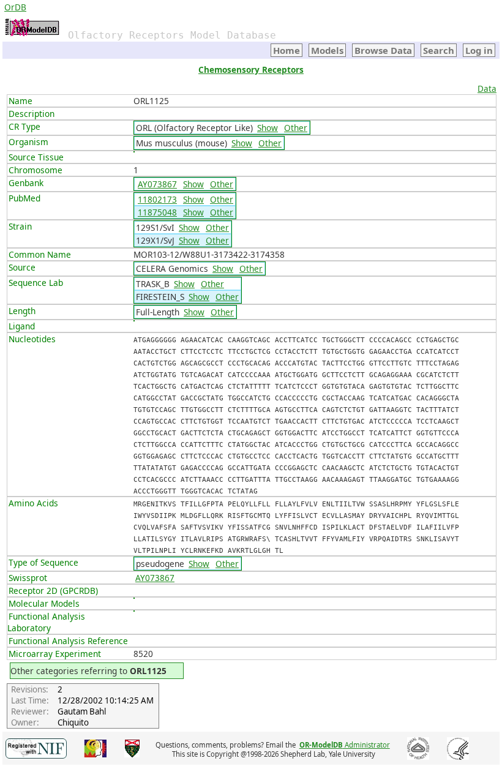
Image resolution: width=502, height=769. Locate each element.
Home (286, 50)
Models (327, 50)
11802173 (157, 199)
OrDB (15, 7)
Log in (479, 50)
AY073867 (157, 184)
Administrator (344, 744)
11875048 (157, 212)
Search (438, 50)
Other (295, 127)
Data (487, 88)
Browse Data (383, 50)
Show (267, 127)
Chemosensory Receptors (251, 69)
